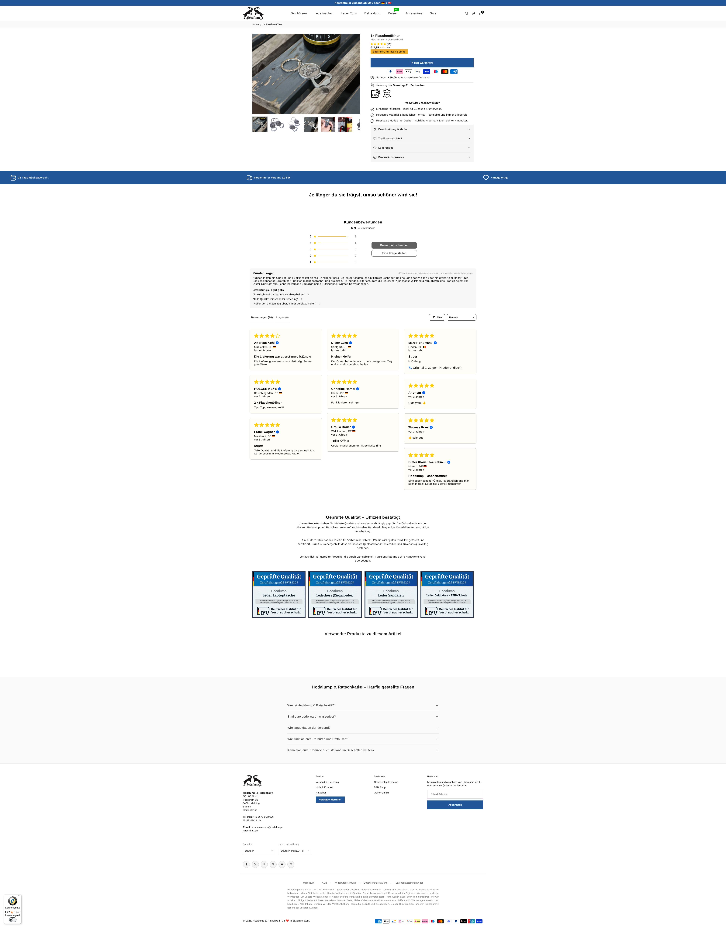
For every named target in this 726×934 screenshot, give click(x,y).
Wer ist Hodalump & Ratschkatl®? (311, 705)
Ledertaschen (323, 13)
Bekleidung (372, 13)
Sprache (247, 844)
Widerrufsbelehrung (345, 882)
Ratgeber (321, 792)
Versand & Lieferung (327, 782)
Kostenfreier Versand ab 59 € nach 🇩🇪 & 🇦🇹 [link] (363, 3)
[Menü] (19, 896)
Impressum (308, 882)
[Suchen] (466, 13)
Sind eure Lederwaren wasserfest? (311, 716)
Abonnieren (455, 804)
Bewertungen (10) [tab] (262, 317)
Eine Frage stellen (394, 253)
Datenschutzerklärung (376, 882)
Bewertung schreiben (394, 245)
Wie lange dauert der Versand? (308, 727)
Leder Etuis (349, 13)
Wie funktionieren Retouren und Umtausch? (317, 739)
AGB (324, 882)
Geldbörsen (299, 13)
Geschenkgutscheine (386, 782)
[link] (126, 178)
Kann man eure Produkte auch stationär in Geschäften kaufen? (331, 750)
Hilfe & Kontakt (324, 787)
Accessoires (413, 13)
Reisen (393, 11)
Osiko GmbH (381, 792)
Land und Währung (289, 844)
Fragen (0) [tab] (282, 317)
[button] (350, 74)
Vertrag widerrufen (330, 799)
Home (255, 24)
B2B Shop (379, 787)
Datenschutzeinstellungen (410, 882)
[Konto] (473, 13)
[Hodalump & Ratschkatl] (253, 13)
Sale (433, 13)
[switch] (12, 919)
